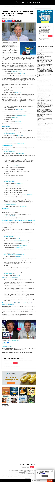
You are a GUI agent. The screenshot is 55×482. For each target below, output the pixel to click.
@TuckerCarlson (24, 240)
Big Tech (15, 348)
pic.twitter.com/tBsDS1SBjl (19, 254)
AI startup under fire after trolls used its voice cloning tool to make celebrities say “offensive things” (45, 85)
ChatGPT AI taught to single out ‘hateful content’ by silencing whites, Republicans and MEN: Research (45, 75)
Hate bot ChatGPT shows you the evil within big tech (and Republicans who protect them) (45, 65)
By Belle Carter (43, 107)
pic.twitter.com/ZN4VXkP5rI (9, 141)
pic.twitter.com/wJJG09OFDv (16, 71)
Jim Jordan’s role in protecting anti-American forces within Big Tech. (18, 220)
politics (14, 349)
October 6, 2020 (18, 256)
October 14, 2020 (19, 247)
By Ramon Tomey (43, 103)
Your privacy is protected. (42, 38)
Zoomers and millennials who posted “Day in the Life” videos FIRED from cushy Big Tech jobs (44, 119)
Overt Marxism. (5, 208)
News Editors (10, 18)
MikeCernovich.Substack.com (7, 53)
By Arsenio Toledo (43, 134)
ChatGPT (29, 348)
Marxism (11, 349)
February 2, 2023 (18, 92)
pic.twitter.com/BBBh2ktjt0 (26, 194)
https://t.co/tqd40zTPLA (9, 254)
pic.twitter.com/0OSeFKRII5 (9, 181)
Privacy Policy (27, 478)
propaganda (18, 349)
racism (23, 349)
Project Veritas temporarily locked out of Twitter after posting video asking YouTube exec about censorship (44, 80)
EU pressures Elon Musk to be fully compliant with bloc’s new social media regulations (45, 106)
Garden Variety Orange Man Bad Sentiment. (12, 186)
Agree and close (44, 475)
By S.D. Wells (42, 50)
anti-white (11, 348)
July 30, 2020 (17, 238)
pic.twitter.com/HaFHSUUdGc (9, 273)
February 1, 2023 (14, 117)
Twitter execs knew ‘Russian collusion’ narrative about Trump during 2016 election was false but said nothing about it (44, 137)
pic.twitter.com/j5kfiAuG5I (9, 236)
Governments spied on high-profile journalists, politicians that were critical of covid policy (45, 124)
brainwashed (20, 348)
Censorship (25, 348)
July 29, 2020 (22, 73)
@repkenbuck (17, 240)
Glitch (33, 348)
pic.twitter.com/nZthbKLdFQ (9, 151)
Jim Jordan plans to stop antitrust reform (10, 277)
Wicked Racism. (6, 126)
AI (8, 348)
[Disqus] (19, 420)
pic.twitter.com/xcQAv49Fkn (9, 133)
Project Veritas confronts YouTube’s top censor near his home (44, 57)
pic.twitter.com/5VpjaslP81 (22, 245)
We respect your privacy (22, 472)
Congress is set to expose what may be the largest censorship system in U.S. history (44, 61)
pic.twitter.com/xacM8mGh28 (10, 204)
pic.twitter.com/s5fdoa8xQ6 (20, 115)
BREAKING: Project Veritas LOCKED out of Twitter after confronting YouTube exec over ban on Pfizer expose (44, 91)
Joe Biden (7, 349)
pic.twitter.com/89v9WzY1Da (9, 215)
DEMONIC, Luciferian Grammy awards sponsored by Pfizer (43, 49)
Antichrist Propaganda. (7, 145)
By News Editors (43, 62)
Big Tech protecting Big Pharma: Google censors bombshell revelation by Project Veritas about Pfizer (44, 101)
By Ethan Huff (42, 54)
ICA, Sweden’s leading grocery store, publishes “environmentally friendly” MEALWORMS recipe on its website (43, 96)
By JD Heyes (42, 139)
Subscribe (50, 480)
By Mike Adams (43, 112)
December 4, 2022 (19, 109)
